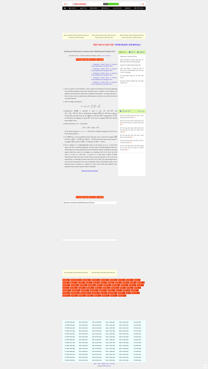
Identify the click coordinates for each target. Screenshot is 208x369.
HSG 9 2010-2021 (83, 322)
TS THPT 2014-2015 (70, 334)
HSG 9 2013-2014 (83, 331)
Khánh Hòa (106, 285)
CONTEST (73, 8)
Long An (139, 285)
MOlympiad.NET (107, 365)
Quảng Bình (65, 290)
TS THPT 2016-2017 (70, 339)
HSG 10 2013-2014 (96, 331)
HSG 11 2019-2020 (110, 348)
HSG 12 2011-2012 (123, 325)
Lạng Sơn (81, 287)
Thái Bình (65, 292)
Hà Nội (124, 282)
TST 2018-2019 (137, 345)
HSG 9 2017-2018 (83, 342)
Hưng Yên (65, 285)
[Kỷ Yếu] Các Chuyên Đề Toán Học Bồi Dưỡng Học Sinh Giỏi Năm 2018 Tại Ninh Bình (103, 273)
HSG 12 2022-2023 (123, 357)
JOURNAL (106, 8)
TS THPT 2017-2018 (70, 342)
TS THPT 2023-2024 (70, 360)
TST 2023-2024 (137, 360)
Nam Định (89, 287)
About (95, 363)
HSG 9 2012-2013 (83, 328)
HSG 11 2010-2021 (110, 322)
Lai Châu (131, 285)
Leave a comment (106, 55)
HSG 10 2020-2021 (96, 351)
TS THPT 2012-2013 (70, 328)
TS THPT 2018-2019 (70, 345)
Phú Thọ (129, 287)
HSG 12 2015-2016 (123, 336)
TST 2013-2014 (137, 331)
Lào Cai (64, 287)
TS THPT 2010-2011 (70, 322)
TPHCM (125, 290)
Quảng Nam (74, 290)
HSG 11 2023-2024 (110, 360)
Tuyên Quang (111, 292)
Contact (99, 363)
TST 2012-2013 (137, 328)
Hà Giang (110, 282)
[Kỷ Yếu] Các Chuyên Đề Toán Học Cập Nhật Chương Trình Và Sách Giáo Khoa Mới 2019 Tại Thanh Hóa (76, 272)
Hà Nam (117, 282)
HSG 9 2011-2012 (83, 325)
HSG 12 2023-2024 (123, 360)
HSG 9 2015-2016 (83, 336)
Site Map (112, 363)
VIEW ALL (140, 111)
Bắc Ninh (65, 282)
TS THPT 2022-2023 (70, 357)
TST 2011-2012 (137, 325)
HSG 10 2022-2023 (96, 357)
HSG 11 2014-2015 (110, 334)
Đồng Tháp (121, 295)
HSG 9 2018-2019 (83, 345)
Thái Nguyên (74, 292)
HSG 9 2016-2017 (83, 339)
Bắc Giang (128, 279)
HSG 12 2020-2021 (123, 351)
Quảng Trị (101, 290)
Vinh (127, 292)
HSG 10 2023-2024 (96, 360)
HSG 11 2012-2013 (110, 328)
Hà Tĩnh (132, 282)
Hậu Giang (90, 285)
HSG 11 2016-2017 (110, 339)
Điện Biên (81, 295)
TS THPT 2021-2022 (70, 354)
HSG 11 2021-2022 (110, 354)
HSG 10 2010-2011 (96, 322)
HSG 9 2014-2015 (83, 334)
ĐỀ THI (84, 8)
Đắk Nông (104, 295)
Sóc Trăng (110, 290)
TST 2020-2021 (137, 351)
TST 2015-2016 (137, 336)
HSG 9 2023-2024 (83, 360)
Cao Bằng (80, 282)
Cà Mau (88, 282)
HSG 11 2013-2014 (110, 331)
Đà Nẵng (89, 295)
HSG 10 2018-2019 (96, 345)
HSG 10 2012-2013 (96, 328)
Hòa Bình (139, 282)
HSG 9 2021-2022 (83, 354)
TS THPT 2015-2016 (70, 336)
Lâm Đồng (72, 287)
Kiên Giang (115, 285)
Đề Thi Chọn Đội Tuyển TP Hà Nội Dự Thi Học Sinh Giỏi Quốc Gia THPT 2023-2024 (76, 36)
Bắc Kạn (136, 279)
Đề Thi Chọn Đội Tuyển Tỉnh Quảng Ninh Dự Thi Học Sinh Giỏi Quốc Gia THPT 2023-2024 (131, 36)
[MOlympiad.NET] (78, 4)
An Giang (65, 279)
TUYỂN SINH (139, 8)
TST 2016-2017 (137, 339)
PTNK (121, 287)
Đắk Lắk (96, 295)
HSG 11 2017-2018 (110, 342)
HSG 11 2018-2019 (110, 345)
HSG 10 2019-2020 (96, 348)
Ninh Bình (105, 287)
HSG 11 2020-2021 (110, 351)
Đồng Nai (112, 295)
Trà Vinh (103, 292)
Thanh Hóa (133, 290)
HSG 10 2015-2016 (96, 336)
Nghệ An (97, 287)
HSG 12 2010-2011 (123, 322)
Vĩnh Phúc (65, 295)
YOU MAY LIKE (126, 111)
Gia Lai (102, 282)
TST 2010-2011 (137, 322)
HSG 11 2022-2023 (110, 357)
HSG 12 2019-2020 (123, 348)
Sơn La (117, 290)
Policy (107, 363)
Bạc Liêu (120, 279)
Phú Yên (136, 287)
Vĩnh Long (134, 292)
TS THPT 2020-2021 (70, 351)
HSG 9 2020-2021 (83, 351)
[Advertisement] (104, 21)
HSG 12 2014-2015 (123, 334)
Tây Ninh (120, 292)
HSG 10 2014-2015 (96, 334)
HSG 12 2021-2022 (123, 354)
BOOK (128, 8)
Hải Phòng (82, 285)
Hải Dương (73, 285)
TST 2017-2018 (137, 342)
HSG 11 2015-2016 (110, 336)
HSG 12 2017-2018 (123, 342)
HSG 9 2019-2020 (83, 348)
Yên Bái (73, 295)
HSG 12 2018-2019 (123, 345)
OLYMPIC (94, 8)
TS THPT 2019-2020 (70, 348)
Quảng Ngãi (84, 290)
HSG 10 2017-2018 (96, 342)
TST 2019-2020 (137, 348)
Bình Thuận (103, 279)
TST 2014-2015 (137, 334)
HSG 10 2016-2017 (96, 339)
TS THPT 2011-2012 (70, 325)
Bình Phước (94, 279)
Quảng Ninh (93, 290)
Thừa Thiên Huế (84, 292)
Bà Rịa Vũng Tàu (75, 279)
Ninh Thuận (114, 287)
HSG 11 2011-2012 (110, 325)
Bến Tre (72, 282)
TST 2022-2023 (137, 357)
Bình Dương (85, 279)
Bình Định (112, 279)
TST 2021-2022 (137, 354)
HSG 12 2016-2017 (123, 339)
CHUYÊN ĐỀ (117, 8)
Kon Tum (123, 285)
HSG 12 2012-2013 (123, 328)
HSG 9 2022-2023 (83, 357)
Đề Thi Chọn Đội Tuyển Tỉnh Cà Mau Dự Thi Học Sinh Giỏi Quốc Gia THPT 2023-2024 (104, 36)
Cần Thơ (95, 282)
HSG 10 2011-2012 (96, 325)
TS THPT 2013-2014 (70, 331)
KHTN (98, 285)
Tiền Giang (94, 292)
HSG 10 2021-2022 (96, 354)
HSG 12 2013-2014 (123, 331)
